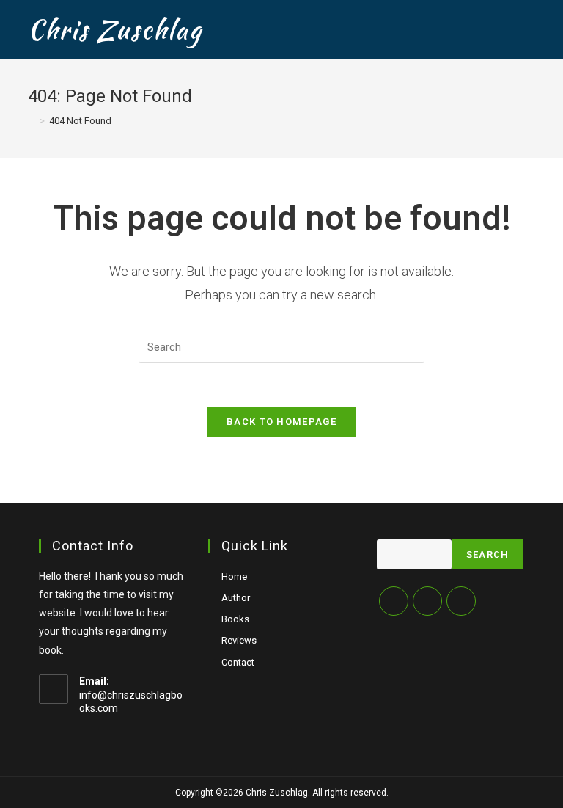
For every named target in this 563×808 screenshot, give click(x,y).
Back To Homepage (281, 421)
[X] (393, 601)
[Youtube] (461, 601)
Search (487, 554)
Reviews (239, 640)
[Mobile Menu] (530, 29)
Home (234, 576)
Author (235, 597)
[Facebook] (427, 601)
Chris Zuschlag (115, 29)
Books (235, 619)
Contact (237, 662)
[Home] (31, 120)
